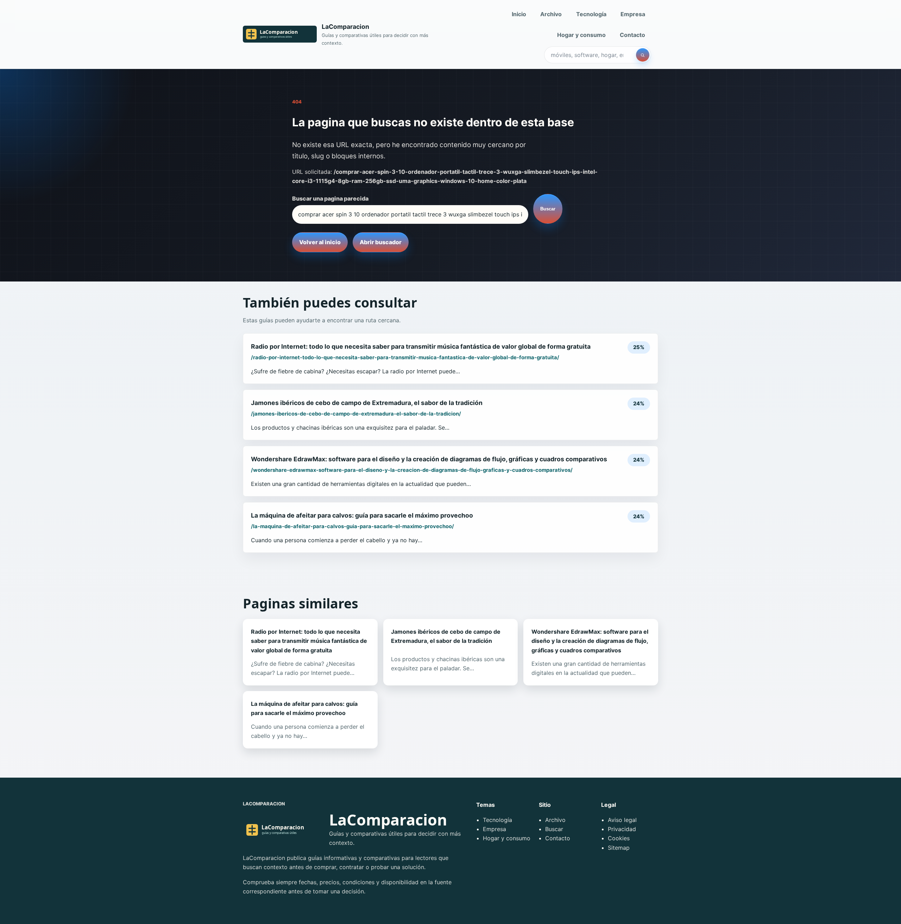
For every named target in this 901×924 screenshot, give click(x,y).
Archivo (551, 14)
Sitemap (619, 847)
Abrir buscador (381, 242)
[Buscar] (642, 55)
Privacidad (622, 829)
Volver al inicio (320, 242)
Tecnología (591, 14)
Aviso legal (622, 819)
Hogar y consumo (581, 34)
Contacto (632, 34)
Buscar (547, 208)
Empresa (632, 14)
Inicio (519, 14)
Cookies (619, 838)
